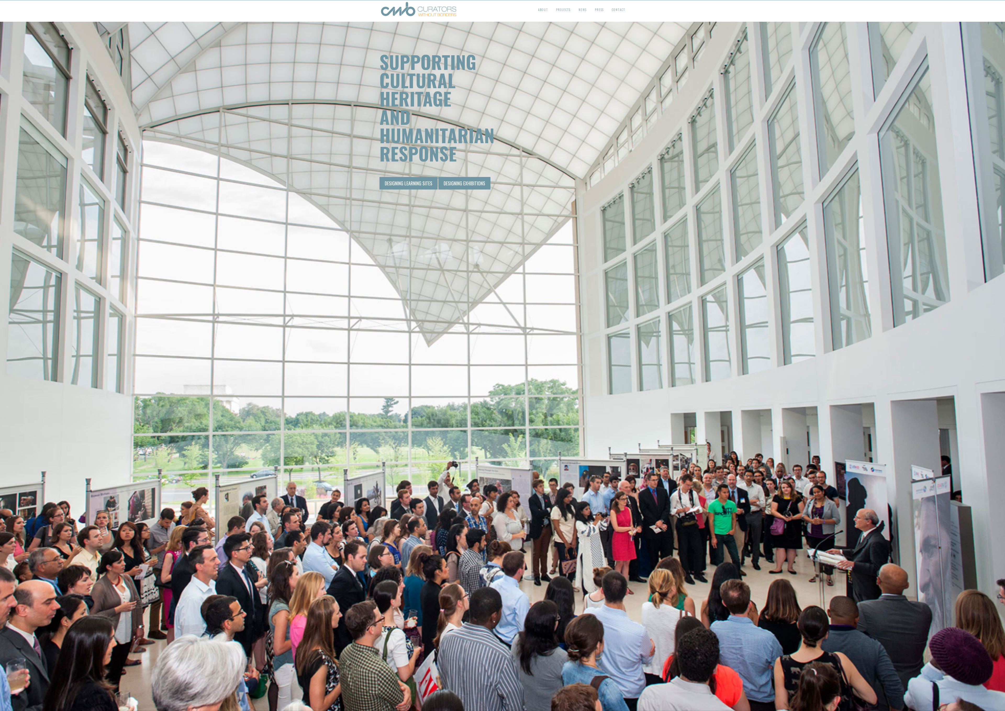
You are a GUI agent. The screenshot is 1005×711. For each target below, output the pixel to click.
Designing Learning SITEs (408, 183)
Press (599, 10)
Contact (618, 10)
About (543, 10)
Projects (563, 10)
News (583, 10)
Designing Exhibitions (464, 183)
